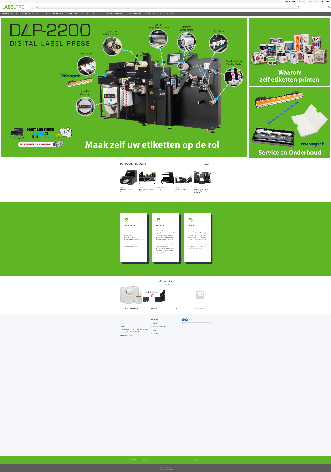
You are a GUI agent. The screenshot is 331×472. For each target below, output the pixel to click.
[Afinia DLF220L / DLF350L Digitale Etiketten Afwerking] (147, 177)
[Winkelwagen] (329, 7)
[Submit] (298, 7)
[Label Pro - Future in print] (14, 7)
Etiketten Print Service (114, 14)
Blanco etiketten (9, 14)
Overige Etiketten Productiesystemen (83, 14)
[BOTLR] (165, 177)
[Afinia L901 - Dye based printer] (183, 177)
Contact (294, 1)
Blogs (317, 1)
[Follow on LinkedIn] (186, 319)
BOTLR (159, 189)
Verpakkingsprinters (55, 14)
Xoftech (145, 460)
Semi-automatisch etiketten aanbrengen (143, 14)
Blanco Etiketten (132, 466)
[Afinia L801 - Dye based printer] (128, 177)
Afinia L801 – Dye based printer (126, 190)
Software (302, 1)
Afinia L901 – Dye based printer (182, 190)
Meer (207, 164)
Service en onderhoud (159, 326)
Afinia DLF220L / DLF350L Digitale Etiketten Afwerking (146, 190)
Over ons (287, 1)
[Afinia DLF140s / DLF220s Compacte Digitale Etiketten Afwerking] (202, 177)
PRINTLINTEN (169, 14)
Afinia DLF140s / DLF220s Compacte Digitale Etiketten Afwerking (201, 190)
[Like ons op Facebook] (183, 319)
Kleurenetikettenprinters (146, 466)
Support (309, 1)
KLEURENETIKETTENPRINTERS (31, 14)
